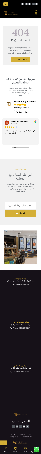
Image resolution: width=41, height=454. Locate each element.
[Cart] (25, 448)
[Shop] (6, 448)
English (3, 443)
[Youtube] (33, 4)
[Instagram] (26, 4)
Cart (25, 452)
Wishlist (16, 452)
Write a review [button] (22, 112)
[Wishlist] (15, 448)
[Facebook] (22, 4)
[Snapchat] (29, 4)
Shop (6, 452)
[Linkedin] (36, 4)
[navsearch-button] (5, 4)
